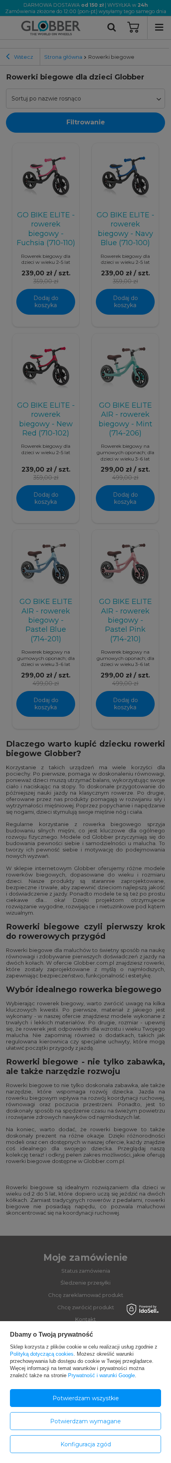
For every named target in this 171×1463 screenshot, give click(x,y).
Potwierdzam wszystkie (85, 1398)
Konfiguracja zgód (85, 1444)
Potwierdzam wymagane (85, 1421)
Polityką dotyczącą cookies (42, 1354)
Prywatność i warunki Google (101, 1375)
